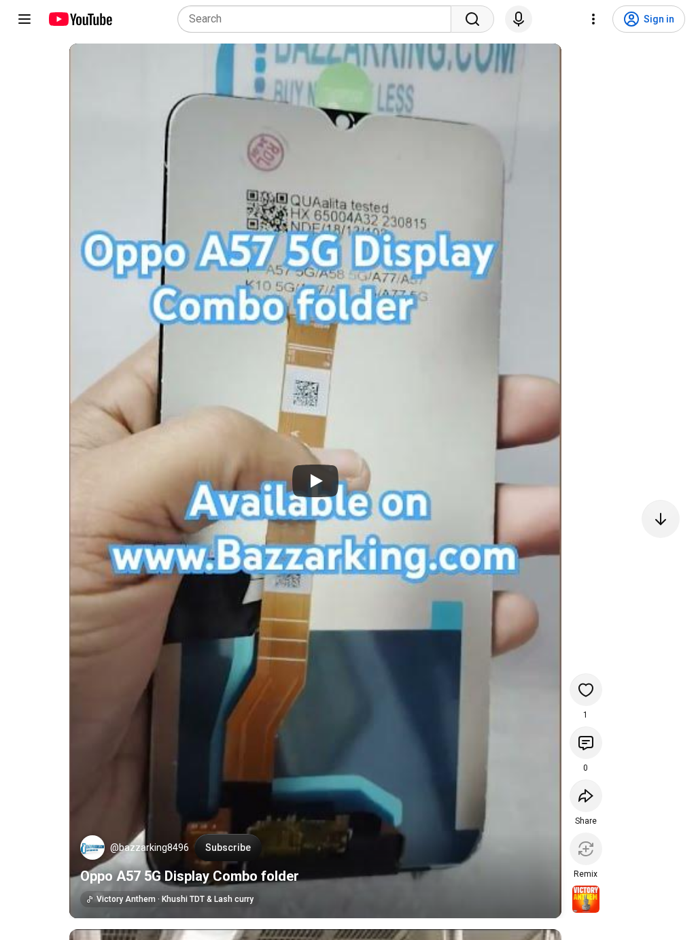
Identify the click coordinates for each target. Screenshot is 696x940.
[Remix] (586, 849)
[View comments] (586, 742)
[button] (92, 847)
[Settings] (593, 19)
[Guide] (24, 19)
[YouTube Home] (80, 19)
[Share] (586, 795)
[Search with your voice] (518, 19)
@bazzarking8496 (149, 847)
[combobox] (318, 19)
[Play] (315, 481)
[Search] (472, 19)
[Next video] (661, 519)
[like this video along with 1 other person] (586, 689)
